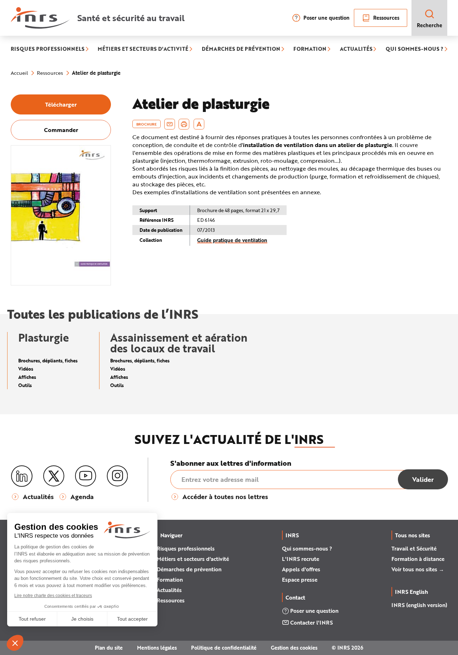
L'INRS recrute (300, 559)
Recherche (429, 25)
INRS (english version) (419, 605)
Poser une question (326, 17)
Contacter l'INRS (311, 622)
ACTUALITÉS (356, 50)
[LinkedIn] (22, 476)
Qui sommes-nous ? (307, 548)
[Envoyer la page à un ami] (169, 124)
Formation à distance (417, 559)
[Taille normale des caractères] (199, 124)
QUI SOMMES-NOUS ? (414, 50)
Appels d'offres (301, 569)
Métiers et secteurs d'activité (193, 559)
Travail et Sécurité (414, 548)
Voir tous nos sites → (417, 569)
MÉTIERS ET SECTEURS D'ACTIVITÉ (143, 50)
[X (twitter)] (53, 476)
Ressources (386, 17)
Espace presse (299, 579)
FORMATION (309, 50)
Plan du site (109, 647)
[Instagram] (117, 476)
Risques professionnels (186, 548)
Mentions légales (157, 647)
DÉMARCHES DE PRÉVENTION (241, 50)
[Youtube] (85, 476)
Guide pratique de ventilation (232, 240)
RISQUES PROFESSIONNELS (47, 50)
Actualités (169, 590)
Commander (61, 130)
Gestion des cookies (294, 647)
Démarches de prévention (189, 569)
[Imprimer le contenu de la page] (184, 124)
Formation (170, 579)
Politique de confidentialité (224, 647)
